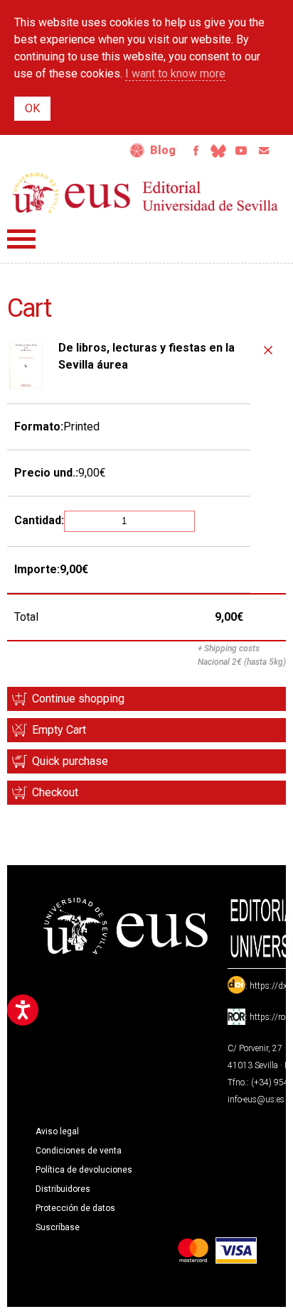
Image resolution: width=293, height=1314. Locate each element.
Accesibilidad (137, 150)
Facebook (195, 150)
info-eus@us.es (256, 1099)
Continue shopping (78, 698)
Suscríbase (58, 1227)
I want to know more (175, 73)
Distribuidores (63, 1189)
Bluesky (218, 150)
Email (264, 150)
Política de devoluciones (84, 1170)
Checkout (55, 792)
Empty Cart (59, 730)
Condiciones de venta (79, 1151)
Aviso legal (57, 1131)
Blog (163, 150)
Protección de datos (75, 1208)
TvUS (241, 150)
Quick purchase (70, 761)
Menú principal (21, 239)
